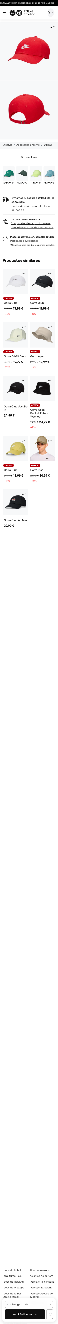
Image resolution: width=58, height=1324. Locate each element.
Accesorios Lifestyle (28, 144)
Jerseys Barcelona (41, 1287)
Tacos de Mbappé (13, 1287)
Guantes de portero (41, 1275)
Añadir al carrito (27, 1314)
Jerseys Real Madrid (42, 1281)
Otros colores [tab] (29, 157)
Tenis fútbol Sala (12, 1275)
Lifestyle (7, 144)
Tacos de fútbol (12, 1269)
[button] (29, 223)
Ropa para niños (39, 1269)
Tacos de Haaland (13, 1281)
